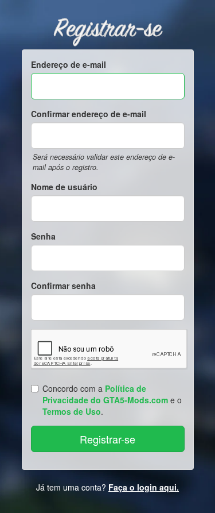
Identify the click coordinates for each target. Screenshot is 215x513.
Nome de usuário (64, 186)
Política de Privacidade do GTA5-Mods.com (105, 394)
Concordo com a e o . (112, 400)
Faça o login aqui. (143, 487)
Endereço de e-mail (68, 64)
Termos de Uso (71, 411)
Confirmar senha (63, 285)
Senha (43, 236)
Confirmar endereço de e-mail (88, 113)
